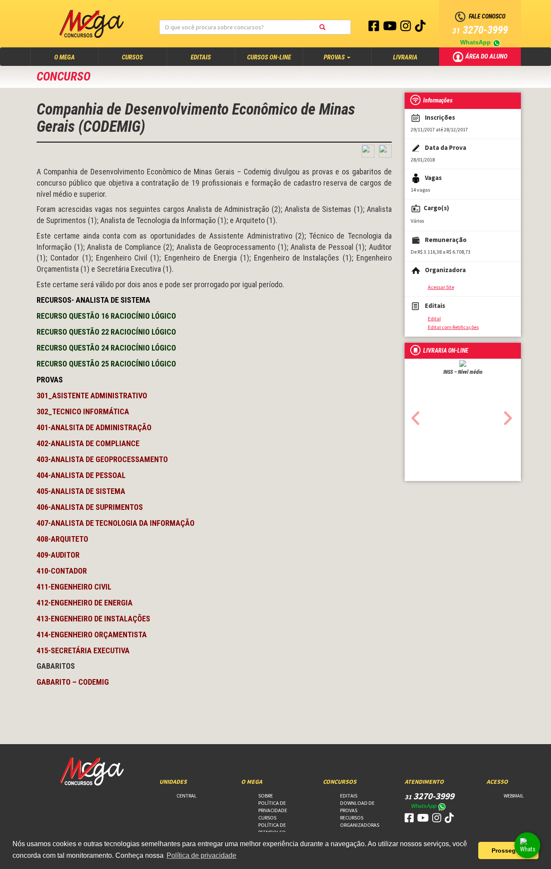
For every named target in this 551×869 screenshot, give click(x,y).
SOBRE (265, 795)
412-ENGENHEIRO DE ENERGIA (85, 602)
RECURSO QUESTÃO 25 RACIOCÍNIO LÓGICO (106, 363)
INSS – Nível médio (463, 372)
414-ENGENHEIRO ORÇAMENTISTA (92, 634)
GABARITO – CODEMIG (73, 681)
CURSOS (132, 57)
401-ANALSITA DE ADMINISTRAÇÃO (94, 427)
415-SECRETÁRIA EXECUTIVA (83, 650)
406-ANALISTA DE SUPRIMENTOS (90, 507)
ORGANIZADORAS (359, 825)
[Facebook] (374, 28)
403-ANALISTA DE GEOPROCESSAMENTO (102, 459)
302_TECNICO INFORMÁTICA (83, 411)
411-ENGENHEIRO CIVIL (74, 586)
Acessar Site (441, 287)
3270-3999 (480, 30)
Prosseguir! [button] (509, 850)
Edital (434, 318)
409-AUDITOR (58, 554)
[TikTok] (420, 28)
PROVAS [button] (335, 57)
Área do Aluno (487, 56)
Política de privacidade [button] (201, 855)
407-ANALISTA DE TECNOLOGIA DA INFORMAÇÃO (116, 523)
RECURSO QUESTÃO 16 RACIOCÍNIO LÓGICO (106, 315)
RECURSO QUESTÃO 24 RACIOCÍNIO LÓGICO (106, 347)
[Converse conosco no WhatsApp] (527, 845)
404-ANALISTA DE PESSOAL (81, 475)
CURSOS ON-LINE (269, 57)
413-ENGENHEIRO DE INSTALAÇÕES (93, 618)
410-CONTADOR (62, 570)
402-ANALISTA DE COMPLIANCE (88, 443)
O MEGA (72, 57)
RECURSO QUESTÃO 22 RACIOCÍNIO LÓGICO (106, 331)
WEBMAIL (514, 795)
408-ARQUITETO (62, 538)
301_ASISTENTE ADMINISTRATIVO (92, 395)
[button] (413, 415)
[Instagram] (406, 28)
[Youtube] (390, 28)
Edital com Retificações (453, 327)
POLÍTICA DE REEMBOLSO (272, 828)
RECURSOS (351, 817)
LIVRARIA (405, 57)
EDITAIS (201, 57)
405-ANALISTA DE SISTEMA (81, 491)
